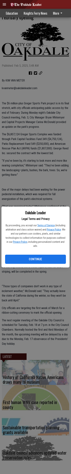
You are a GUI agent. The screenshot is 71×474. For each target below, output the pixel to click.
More (56, 13)
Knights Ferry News (35, 13)
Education (12, 13)
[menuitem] (58, 13)
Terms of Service (46, 225)
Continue (35, 259)
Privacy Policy (54, 229)
